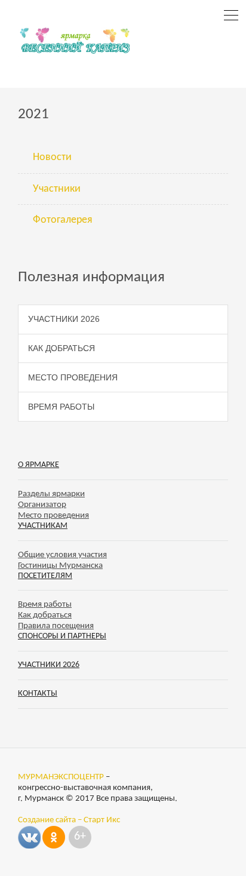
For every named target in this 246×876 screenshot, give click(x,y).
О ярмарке (38, 464)
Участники (57, 189)
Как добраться (61, 348)
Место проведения (73, 377)
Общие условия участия (62, 555)
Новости (52, 157)
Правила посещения (56, 626)
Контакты (37, 693)
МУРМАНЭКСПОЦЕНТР (61, 777)
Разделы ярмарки (51, 494)
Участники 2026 (64, 319)
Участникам (42, 525)
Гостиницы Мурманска (60, 565)
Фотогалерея (63, 220)
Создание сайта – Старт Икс (69, 820)
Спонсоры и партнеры (62, 636)
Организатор (42, 504)
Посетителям (45, 575)
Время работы (61, 406)
